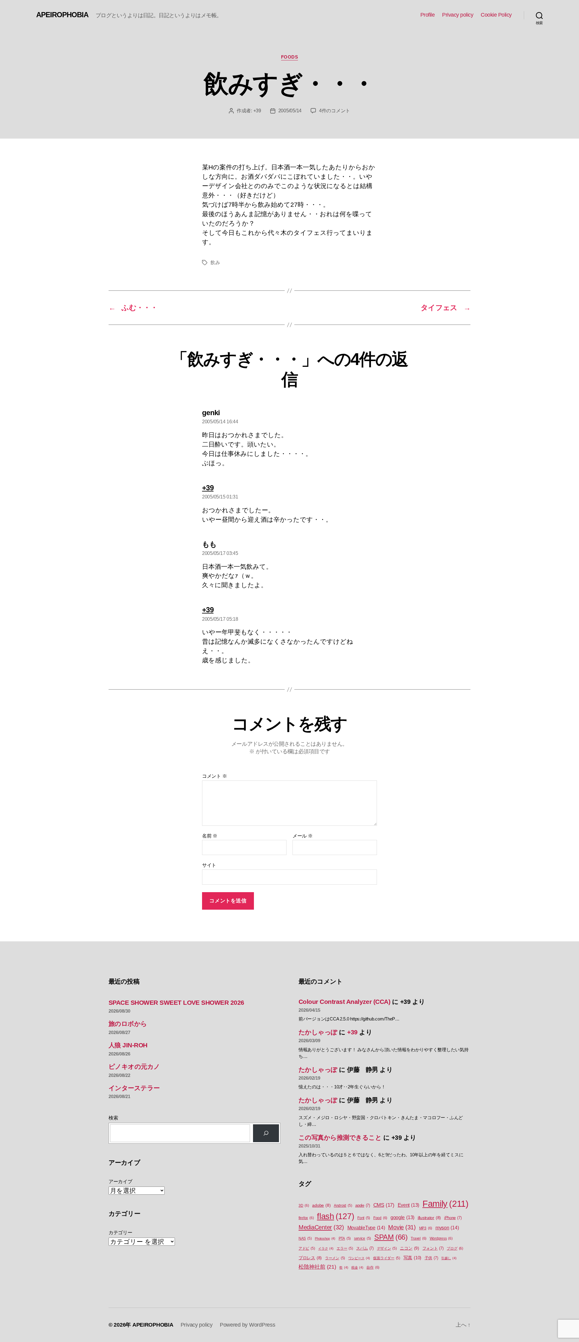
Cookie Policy (496, 15)
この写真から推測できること (340, 1137)
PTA (345, 1238)
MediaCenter (321, 1227)
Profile (427, 15)
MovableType (366, 1227)
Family (445, 1204)
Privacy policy (457, 15)
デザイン (387, 1248)
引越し (448, 1258)
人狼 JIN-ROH (128, 1045)
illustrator (429, 1217)
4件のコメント (334, 110)
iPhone (453, 1217)
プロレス (310, 1258)
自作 (372, 1267)
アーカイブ (120, 1181)
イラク (325, 1248)
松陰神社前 (317, 1267)
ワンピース (359, 1258)
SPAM (391, 1237)
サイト (209, 865)
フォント (433, 1248)
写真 (412, 1257)
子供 (431, 1258)
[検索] (266, 1133)
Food (380, 1218)
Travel (418, 1238)
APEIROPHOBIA (62, 14)
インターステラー (134, 1087)
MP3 (425, 1228)
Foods (289, 56)
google (402, 1217)
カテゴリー (120, 1232)
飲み (215, 262)
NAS (305, 1238)
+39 (257, 110)
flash (335, 1216)
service (362, 1238)
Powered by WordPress (247, 1325)
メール (303, 835)
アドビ (307, 1248)
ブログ (455, 1248)
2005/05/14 (290, 110)
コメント (214, 776)
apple (362, 1205)
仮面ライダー (386, 1258)
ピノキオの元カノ (134, 1066)
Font (363, 1218)
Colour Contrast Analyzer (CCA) (344, 1001)
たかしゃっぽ (318, 1032)
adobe (321, 1205)
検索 (113, 1117)
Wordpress (441, 1238)
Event (408, 1205)
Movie (402, 1227)
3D (304, 1205)
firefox (306, 1218)
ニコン (409, 1248)
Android (343, 1205)
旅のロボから (128, 1023)
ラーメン (335, 1258)
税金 (357, 1267)
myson (447, 1227)
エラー (345, 1248)
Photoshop (325, 1238)
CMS (383, 1205)
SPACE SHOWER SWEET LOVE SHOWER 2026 (176, 1002)
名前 (209, 835)
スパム (364, 1248)
